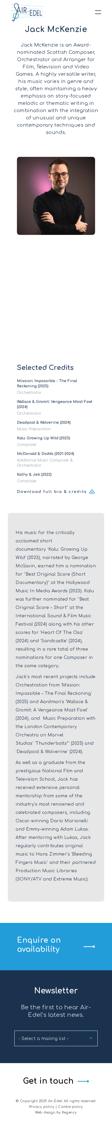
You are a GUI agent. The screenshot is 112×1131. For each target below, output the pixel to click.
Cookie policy (70, 1107)
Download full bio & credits (52, 492)
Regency (69, 1112)
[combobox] (56, 1038)
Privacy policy (41, 1107)
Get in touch (48, 1081)
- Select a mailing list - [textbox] (43, 1038)
